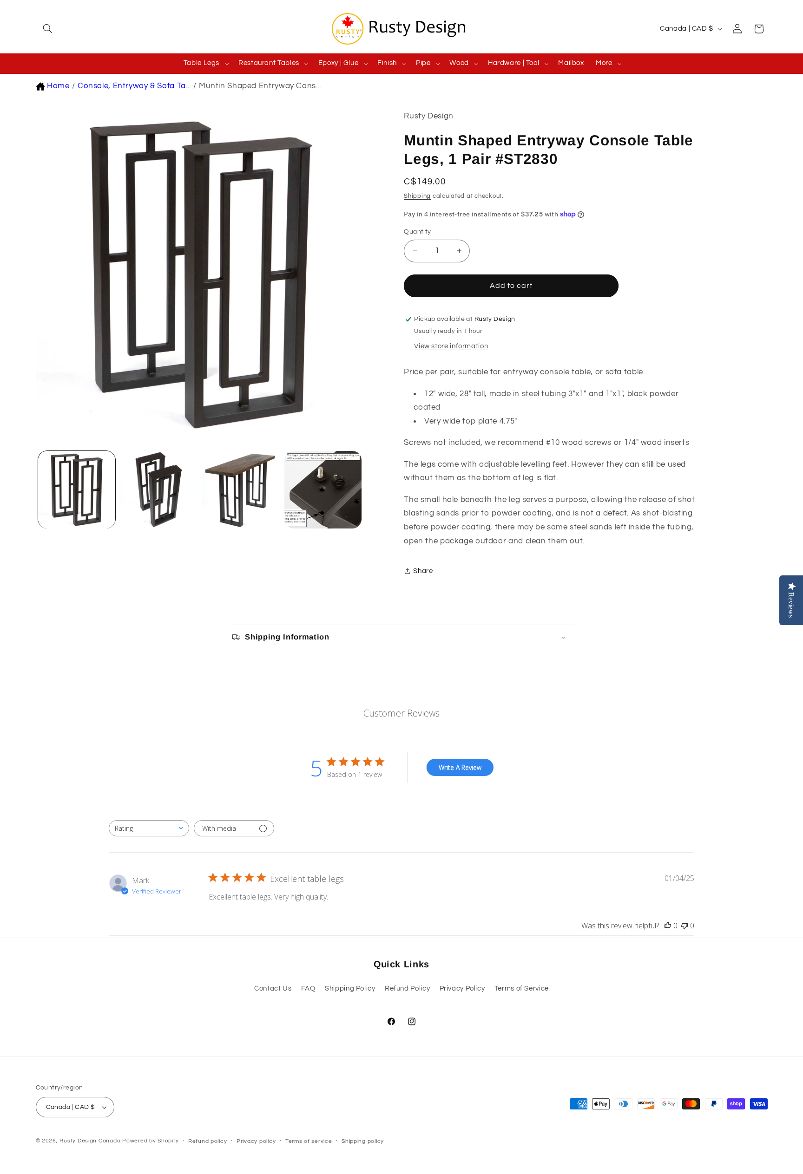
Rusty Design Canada (90, 1140)
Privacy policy (256, 1141)
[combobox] (149, 828)
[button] (46, 28)
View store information (451, 346)
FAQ (308, 988)
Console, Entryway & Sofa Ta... (134, 86)
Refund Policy (407, 988)
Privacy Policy (462, 988)
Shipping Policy (350, 988)
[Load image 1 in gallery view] (76, 489)
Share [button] (423, 570)
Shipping (417, 196)
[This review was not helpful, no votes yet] (684, 925)
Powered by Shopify (150, 1140)
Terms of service (308, 1141)
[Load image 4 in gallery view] (323, 489)
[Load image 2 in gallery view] (158, 489)
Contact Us (272, 988)
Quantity (417, 231)
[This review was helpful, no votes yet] (668, 925)
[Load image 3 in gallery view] (240, 489)
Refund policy (207, 1141)
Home (58, 86)
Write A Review (460, 767)
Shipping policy (363, 1141)
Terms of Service (521, 988)
